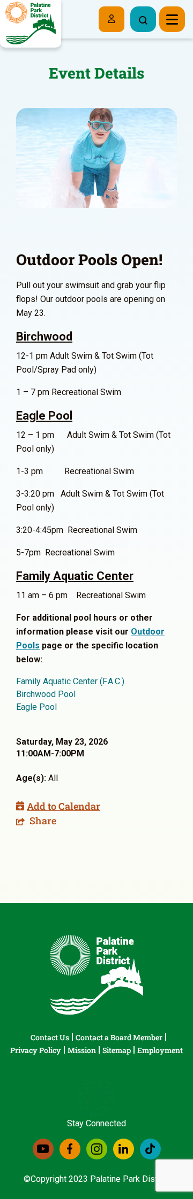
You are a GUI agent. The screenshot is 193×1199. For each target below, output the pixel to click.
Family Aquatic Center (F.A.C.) (70, 681)
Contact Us (50, 1037)
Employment (160, 1050)
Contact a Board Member (119, 1037)
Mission (82, 1050)
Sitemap (116, 1050)
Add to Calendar (63, 806)
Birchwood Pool (46, 694)
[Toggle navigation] (172, 19)
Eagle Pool (36, 707)
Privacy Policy (35, 1050)
